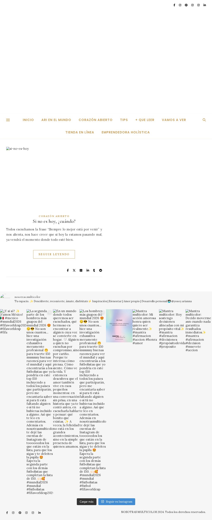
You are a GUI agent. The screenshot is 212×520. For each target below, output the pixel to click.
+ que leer (144, 120)
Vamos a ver (174, 120)
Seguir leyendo (54, 254)
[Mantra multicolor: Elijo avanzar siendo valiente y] (119, 325)
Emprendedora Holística (126, 132)
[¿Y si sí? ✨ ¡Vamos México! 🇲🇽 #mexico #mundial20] (13, 321)
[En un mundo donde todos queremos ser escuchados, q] (66, 378)
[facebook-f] (174, 5)
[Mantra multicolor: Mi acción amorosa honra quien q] (145, 327)
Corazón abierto (96, 120)
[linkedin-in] (205, 5)
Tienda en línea (79, 132)
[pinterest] (186, 5)
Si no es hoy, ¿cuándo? (54, 221)
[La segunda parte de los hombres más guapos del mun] (39, 402)
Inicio (28, 120)
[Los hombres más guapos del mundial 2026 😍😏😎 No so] (93, 400)
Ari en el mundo (56, 120)
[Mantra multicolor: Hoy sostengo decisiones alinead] (172, 329)
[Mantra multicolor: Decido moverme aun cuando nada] (199, 330)
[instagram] (180, 5)
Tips (124, 120)
